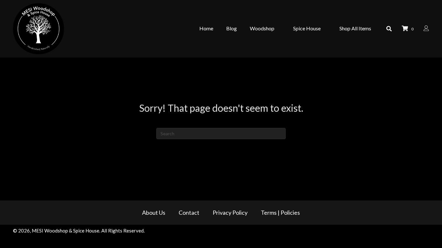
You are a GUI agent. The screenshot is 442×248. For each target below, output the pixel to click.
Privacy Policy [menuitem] (230, 212)
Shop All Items (355, 28)
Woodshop (262, 28)
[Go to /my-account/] (426, 29)
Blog (231, 28)
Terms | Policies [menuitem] (280, 212)
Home (206, 28)
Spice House (307, 28)
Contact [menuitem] (189, 212)
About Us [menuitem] (153, 212)
